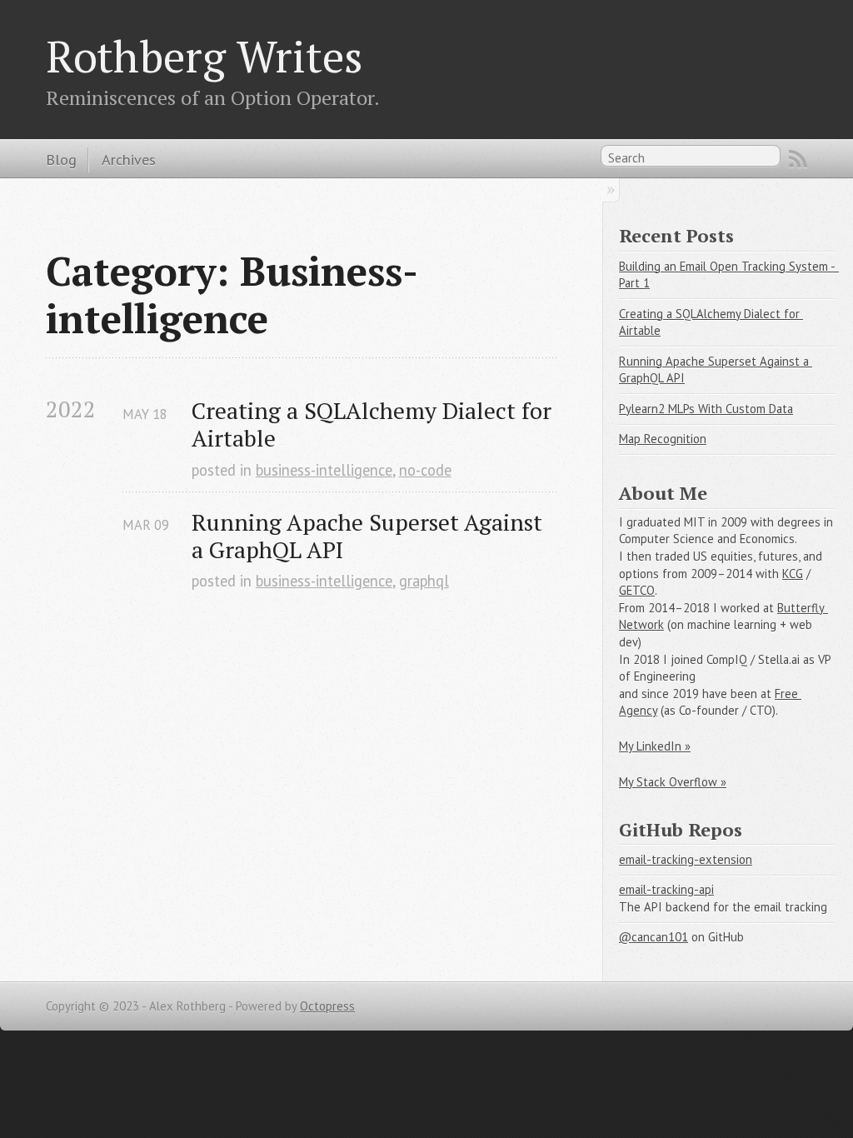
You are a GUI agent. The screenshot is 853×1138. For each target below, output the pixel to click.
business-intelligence (324, 470)
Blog (61, 159)
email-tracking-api (666, 889)
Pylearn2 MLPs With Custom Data (706, 409)
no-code (425, 470)
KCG (792, 573)
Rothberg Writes (204, 56)
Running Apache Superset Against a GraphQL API (370, 535)
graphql (424, 581)
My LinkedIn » (655, 746)
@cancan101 (653, 937)
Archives (129, 159)
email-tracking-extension (685, 859)
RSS (798, 159)
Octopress (327, 1006)
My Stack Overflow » (672, 782)
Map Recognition (662, 439)
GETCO (637, 590)
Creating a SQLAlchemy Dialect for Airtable (374, 424)
